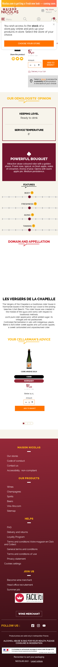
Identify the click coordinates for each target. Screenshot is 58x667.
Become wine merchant (19, 580)
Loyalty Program (16, 537)
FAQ (9, 527)
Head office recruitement (20, 584)
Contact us (12, 465)
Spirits (10, 496)
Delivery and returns (17, 532)
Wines (10, 487)
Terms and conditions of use (22, 554)
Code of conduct (16, 461)
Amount (31, 60)
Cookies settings (12, 563)
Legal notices (37, 661)
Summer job (13, 589)
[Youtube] (44, 625)
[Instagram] (38, 625)
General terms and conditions (22, 549)
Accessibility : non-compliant (22, 470)
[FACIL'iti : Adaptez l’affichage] (29, 598)
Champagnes (14, 491)
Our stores (12, 456)
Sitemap (11, 511)
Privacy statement (16, 558)
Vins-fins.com (14, 506)
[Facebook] (33, 625)
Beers (10, 501)
